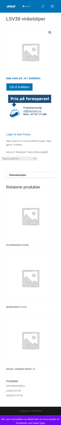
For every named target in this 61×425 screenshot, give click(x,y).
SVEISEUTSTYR (14, 395)
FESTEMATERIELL (15, 386)
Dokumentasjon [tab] (17, 175)
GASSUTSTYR (13, 391)
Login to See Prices (18, 134)
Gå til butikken (19, 87)
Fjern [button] (42, 423)
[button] (50, 32)
